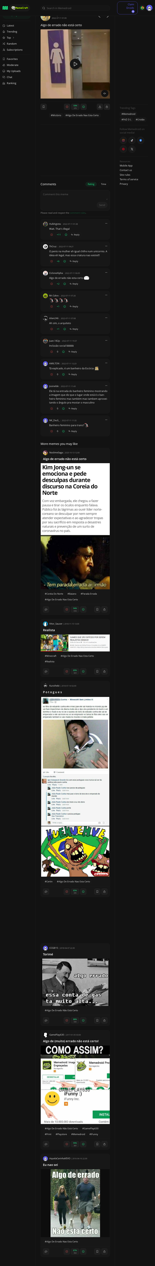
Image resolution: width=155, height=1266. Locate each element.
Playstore (62, 1134)
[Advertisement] (134, 56)
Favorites (12, 59)
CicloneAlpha (56, 272)
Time (103, 184)
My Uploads (14, 71)
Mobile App (126, 165)
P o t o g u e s (52, 692)
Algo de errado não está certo (64, 459)
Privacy (124, 184)
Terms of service (129, 179)
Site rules (125, 174)
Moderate (12, 65)
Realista (49, 630)
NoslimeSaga (56, 452)
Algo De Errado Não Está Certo (62, 1010)
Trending (12, 31)
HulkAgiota (55, 223)
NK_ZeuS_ (54, 420)
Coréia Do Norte (54, 593)
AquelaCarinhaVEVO (59, 1158)
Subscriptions (15, 49)
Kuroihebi (54, 685)
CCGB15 (53, 947)
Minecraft (51, 655)
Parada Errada (89, 593)
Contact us (126, 170)
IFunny (94, 1134)
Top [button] (9, 37)
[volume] (104, 93)
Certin (49, 881)
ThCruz (53, 246)
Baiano (72, 593)
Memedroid (79, 1134)
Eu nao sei (50, 1165)
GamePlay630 (56, 1034)
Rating (91, 184)
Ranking (11, 83)
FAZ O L (127, 119)
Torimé (48, 954)
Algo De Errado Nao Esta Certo (83, 115)
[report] (100, 107)
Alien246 (54, 318)
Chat (9, 77)
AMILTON (54, 363)
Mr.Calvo (54, 295)
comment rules (78, 212)
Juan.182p (54, 340)
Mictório (56, 115)
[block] (107, 107)
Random (12, 43)
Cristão (141, 119)
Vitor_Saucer (55, 623)
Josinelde (54, 386)
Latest (10, 25)
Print (48, 1134)
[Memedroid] (5, 8)
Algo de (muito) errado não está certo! (71, 1041)
